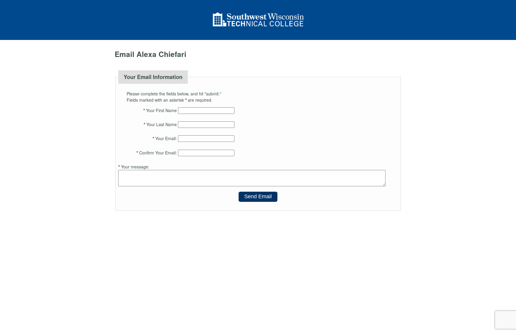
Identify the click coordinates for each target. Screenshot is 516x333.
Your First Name (160, 110)
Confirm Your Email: (156, 153)
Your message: (133, 167)
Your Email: (165, 138)
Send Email (258, 196)
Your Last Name (160, 124)
